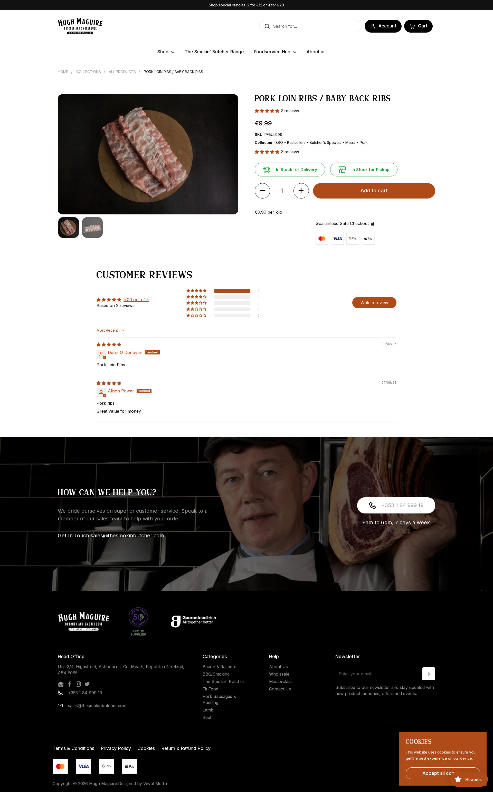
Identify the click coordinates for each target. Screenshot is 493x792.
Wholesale (279, 674)
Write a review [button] (374, 302)
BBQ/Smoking (216, 674)
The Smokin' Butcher (223, 681)
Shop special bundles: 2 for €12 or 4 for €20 (246, 5)
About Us (278, 666)
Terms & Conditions (73, 748)
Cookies (146, 748)
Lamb (208, 709)
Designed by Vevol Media (142, 783)
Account (387, 25)
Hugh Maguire (103, 783)
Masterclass (280, 681)
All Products (122, 72)
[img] (109, 344)
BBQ (280, 142)
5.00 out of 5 (136, 299)
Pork (364, 142)
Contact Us (280, 688)
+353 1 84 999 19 (402, 505)
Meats (351, 142)
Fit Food (210, 688)
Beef (207, 717)
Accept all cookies (442, 773)
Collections (88, 72)
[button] (418, 26)
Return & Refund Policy (186, 748)
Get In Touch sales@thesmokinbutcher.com (111, 535)
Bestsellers (297, 142)
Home (63, 72)
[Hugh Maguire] (80, 26)
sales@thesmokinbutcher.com (97, 705)
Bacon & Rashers (219, 666)
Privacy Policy (116, 748)
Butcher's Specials (326, 142)
